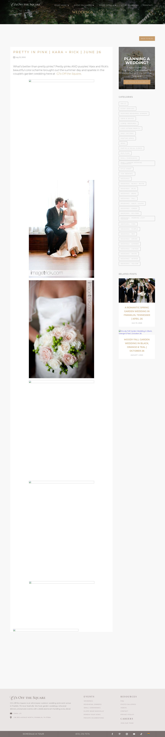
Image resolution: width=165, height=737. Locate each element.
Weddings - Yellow (129, 263)
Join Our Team (127, 723)
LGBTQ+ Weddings (128, 123)
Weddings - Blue (128, 188)
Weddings (125, 178)
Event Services (127, 108)
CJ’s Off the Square (69, 73)
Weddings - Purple (129, 229)
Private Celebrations (94, 718)
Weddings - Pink (128, 224)
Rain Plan (125, 153)
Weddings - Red (128, 234)
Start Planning (130, 5)
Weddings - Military (130, 213)
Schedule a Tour (33, 734)
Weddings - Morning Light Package (133, 218)
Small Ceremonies (129, 158)
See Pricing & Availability (137, 82)
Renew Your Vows (92, 714)
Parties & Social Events (131, 148)
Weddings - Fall (128, 198)
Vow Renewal (127, 174)
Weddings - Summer (130, 244)
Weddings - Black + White (132, 183)
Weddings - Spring (129, 239)
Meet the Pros (127, 133)
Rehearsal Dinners (92, 704)
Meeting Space (127, 138)
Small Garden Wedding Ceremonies (131, 163)
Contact (148, 5)
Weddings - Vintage (130, 249)
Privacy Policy (127, 714)
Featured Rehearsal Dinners (134, 113)
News (123, 143)
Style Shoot (126, 169)
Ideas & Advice (127, 118)
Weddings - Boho (128, 193)
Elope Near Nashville (94, 711)
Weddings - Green (129, 208)
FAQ (122, 701)
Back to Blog (147, 38)
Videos (124, 708)
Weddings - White (129, 254)
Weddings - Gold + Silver (132, 203)
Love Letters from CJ (130, 128)
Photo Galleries (128, 704)
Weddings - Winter (129, 258)
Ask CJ (123, 103)
